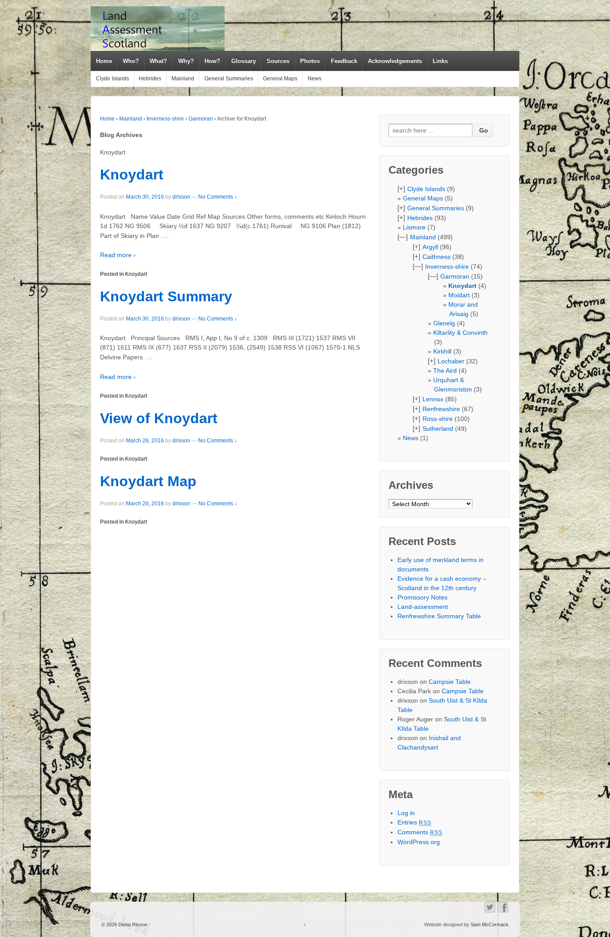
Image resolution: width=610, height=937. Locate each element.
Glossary (243, 61)
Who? (131, 61)
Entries (414, 822)
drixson (181, 197)
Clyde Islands (112, 78)
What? (158, 61)
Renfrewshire (441, 408)
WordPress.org (418, 841)
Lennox (432, 399)
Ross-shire (437, 418)
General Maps (280, 78)
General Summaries (229, 78)
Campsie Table (450, 681)
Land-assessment (422, 606)
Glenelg (444, 323)
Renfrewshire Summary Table (439, 616)
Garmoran (200, 119)
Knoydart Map (148, 481)
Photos (310, 61)
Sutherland (437, 428)
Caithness (436, 256)
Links (440, 61)
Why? (186, 61)
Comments (420, 832)
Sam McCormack (490, 924)
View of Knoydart (158, 418)
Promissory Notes (422, 597)
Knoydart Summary (166, 296)
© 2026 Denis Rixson (124, 924)
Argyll (430, 246)
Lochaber (451, 361)
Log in (406, 812)
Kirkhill (442, 351)
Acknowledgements (395, 61)
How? (212, 61)
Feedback (344, 61)
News (315, 78)
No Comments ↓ (217, 197)
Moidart (459, 295)
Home (104, 61)
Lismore (414, 227)
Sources (278, 61)
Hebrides (150, 78)
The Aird (445, 370)
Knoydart (131, 175)
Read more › (118, 254)
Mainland (182, 78)
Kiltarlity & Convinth (460, 332)
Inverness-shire (165, 119)
